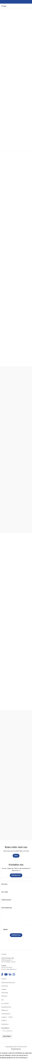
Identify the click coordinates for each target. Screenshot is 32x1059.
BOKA (16, 855)
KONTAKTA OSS (16, 875)
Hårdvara (4, 996)
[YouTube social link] (17, 1)
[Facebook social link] (12, 1)
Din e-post (4, 892)
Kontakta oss (17, 40)
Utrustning (4, 986)
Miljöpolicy (4, 1010)
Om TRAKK (5, 1003)
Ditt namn (4, 884)
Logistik (3, 989)
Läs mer (26, 526)
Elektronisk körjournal (13, 35)
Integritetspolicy (6, 1007)
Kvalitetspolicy (5, 1013)
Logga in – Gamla (7, 1017)
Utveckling (4, 992)
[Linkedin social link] (19, 1)
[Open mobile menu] (30, 6)
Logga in (4, 1020)
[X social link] (15, 1)
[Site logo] (3, 6)
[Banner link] (16, 724)
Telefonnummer (6, 900)
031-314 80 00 (8, 967)
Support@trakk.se (11, 969)
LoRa (6, 40)
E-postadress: (5, 1028)
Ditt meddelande (6, 907)
